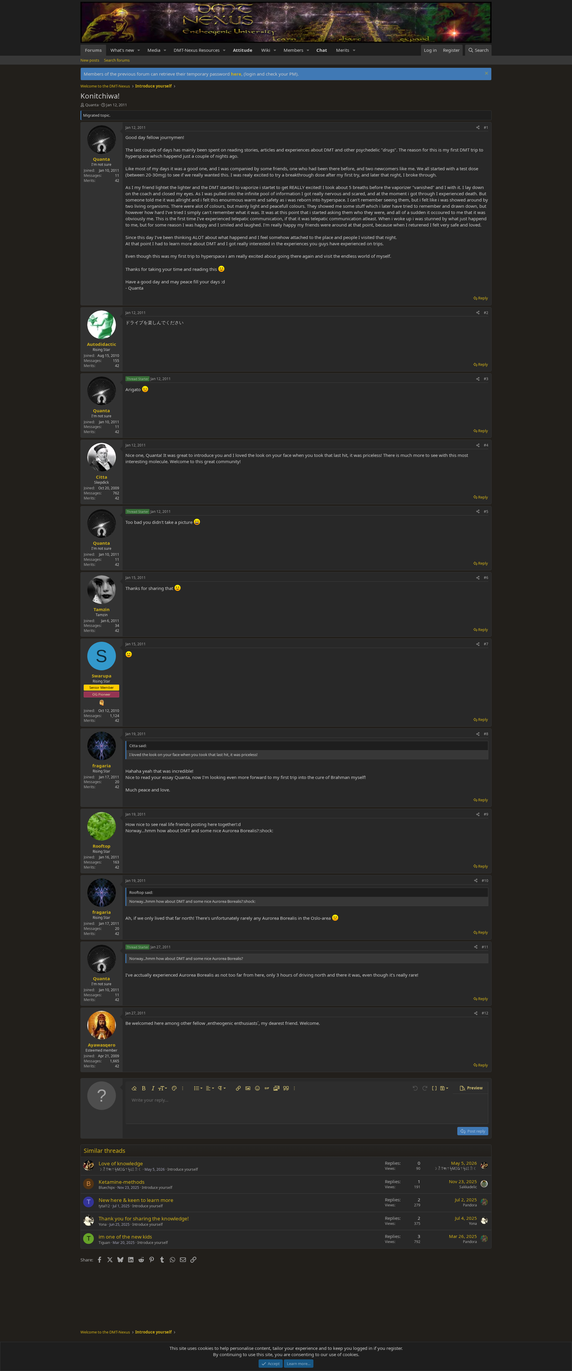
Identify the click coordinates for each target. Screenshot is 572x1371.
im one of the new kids (125, 1236)
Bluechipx (107, 1187)
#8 (486, 733)
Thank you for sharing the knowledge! (144, 1218)
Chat (321, 50)
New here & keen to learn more (136, 1200)
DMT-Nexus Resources (197, 50)
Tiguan (104, 1242)
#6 (486, 577)
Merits (342, 50)
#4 (486, 445)
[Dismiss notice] (485, 74)
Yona (103, 1224)
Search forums (117, 60)
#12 (485, 1013)
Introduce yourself (182, 1169)
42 (117, 180)
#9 (486, 814)
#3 (486, 378)
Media (153, 50)
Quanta (92, 104)
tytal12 (104, 1205)
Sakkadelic (468, 1186)
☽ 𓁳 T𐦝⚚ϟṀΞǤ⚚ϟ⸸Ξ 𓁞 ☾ (120, 1169)
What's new (122, 50)
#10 (485, 880)
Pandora (470, 1205)
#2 (486, 312)
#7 (486, 644)
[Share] (478, 127)
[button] (139, 50)
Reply (483, 298)
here (236, 74)
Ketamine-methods (121, 1181)
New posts (89, 60)
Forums (93, 50)
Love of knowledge (121, 1163)
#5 (486, 511)
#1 (486, 127)
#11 (485, 947)
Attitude (242, 50)
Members (293, 50)
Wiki (265, 50)
